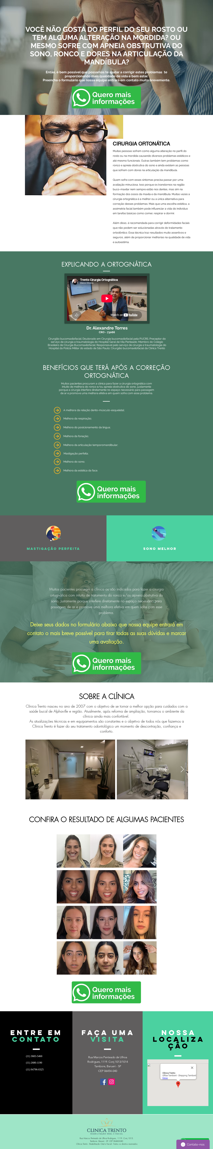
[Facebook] (103, 1082)
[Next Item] (182, 769)
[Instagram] (111, 1082)
